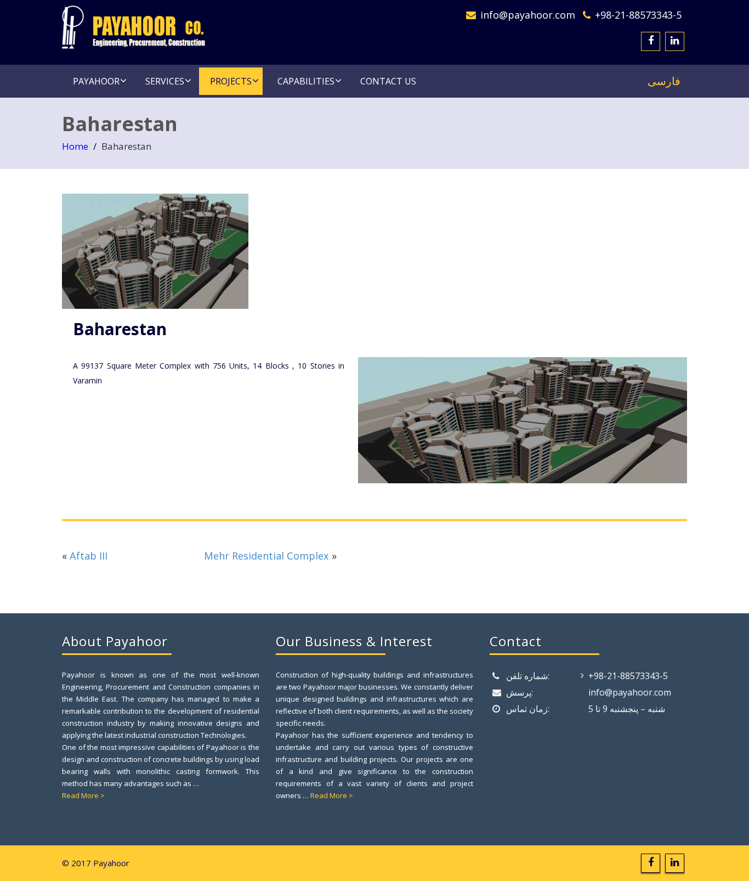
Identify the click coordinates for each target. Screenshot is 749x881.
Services (164, 81)
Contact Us (388, 81)
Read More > (83, 795)
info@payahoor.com (527, 14)
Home (75, 146)
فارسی (664, 81)
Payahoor (96, 81)
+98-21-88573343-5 (638, 14)
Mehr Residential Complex (266, 555)
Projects (231, 81)
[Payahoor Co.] (214, 27)
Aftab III (88, 555)
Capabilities (305, 81)
